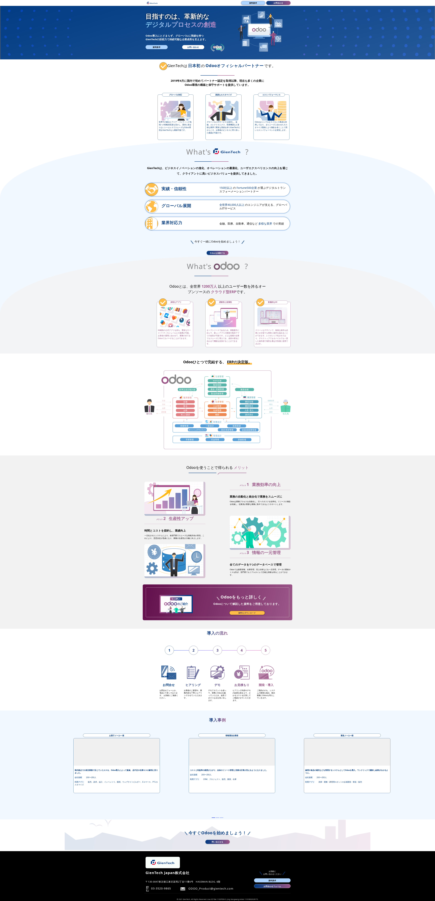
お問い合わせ (193, 47)
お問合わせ (278, 3)
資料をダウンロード (247, 613)
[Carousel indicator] (213, 817)
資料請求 (253, 3)
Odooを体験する (217, 253)
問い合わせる (217, 842)
